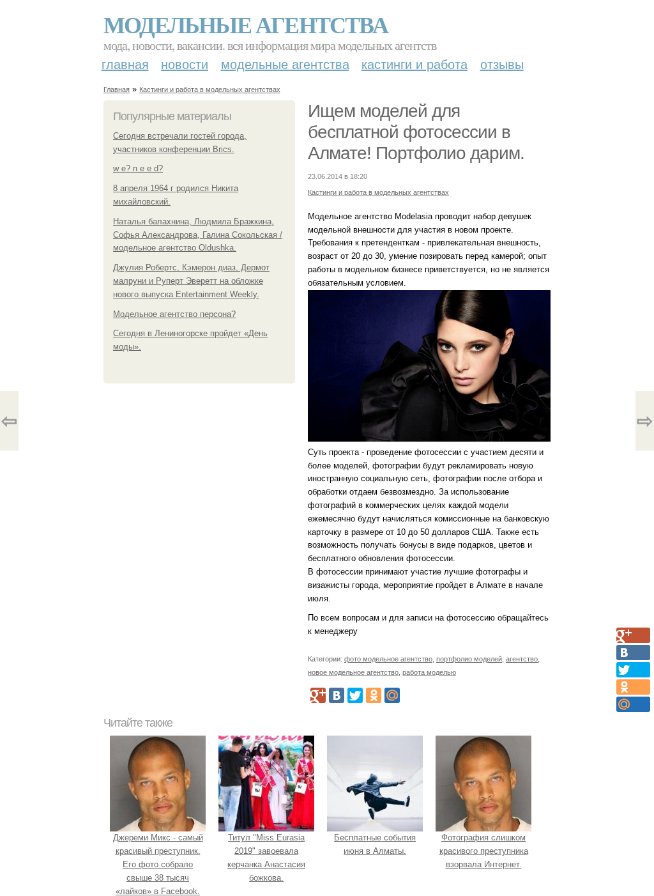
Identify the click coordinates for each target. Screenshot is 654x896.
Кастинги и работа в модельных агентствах (209, 89)
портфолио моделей (469, 659)
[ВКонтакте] (336, 695)
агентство (522, 659)
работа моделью (429, 672)
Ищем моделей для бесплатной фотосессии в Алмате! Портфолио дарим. (416, 132)
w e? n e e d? (138, 168)
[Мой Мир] (392, 695)
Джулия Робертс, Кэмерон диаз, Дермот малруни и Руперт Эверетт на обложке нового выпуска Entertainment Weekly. (191, 281)
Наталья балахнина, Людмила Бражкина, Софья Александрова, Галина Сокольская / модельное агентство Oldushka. (197, 235)
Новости (184, 65)
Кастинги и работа (414, 65)
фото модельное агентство (388, 659)
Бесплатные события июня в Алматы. (375, 844)
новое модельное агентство (353, 672)
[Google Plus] (318, 695)
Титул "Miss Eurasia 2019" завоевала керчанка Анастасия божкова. (266, 857)
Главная (125, 65)
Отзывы (502, 65)
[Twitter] (355, 695)
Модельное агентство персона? (174, 314)
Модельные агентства (245, 24)
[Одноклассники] (373, 695)
